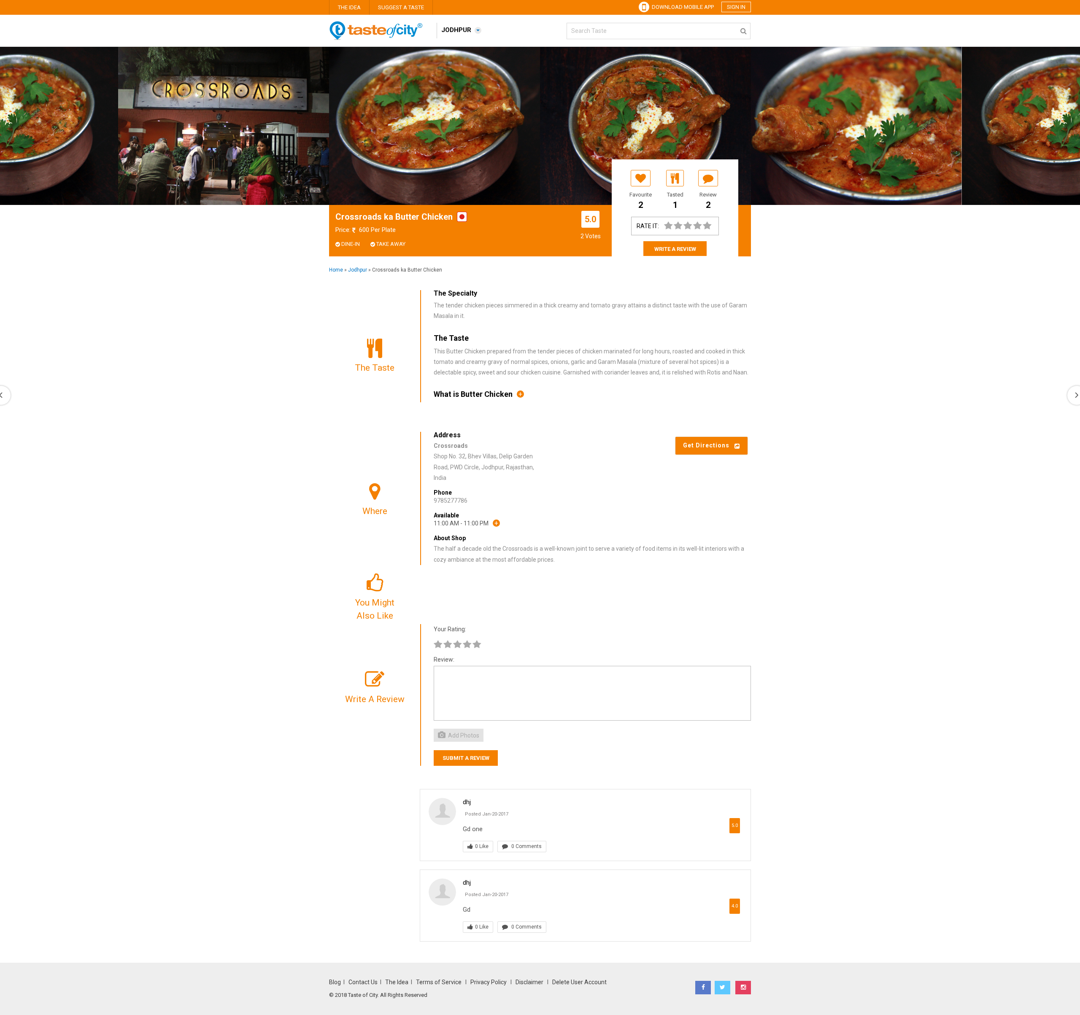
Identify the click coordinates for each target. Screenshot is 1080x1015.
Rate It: (648, 226)
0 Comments (526, 846)
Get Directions (708, 445)
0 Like (482, 846)
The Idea (349, 7)
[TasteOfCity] (379, 38)
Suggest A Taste (401, 7)
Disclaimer (529, 982)
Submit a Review (466, 758)
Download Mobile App (681, 7)
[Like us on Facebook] (703, 987)
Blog (335, 982)
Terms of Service (439, 982)
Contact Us (363, 982)
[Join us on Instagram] (743, 987)
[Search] (743, 29)
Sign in (736, 7)
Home (336, 270)
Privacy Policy (488, 982)
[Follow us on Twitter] (722, 987)
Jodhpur (357, 270)
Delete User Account (579, 982)
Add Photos (463, 735)
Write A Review (675, 249)
